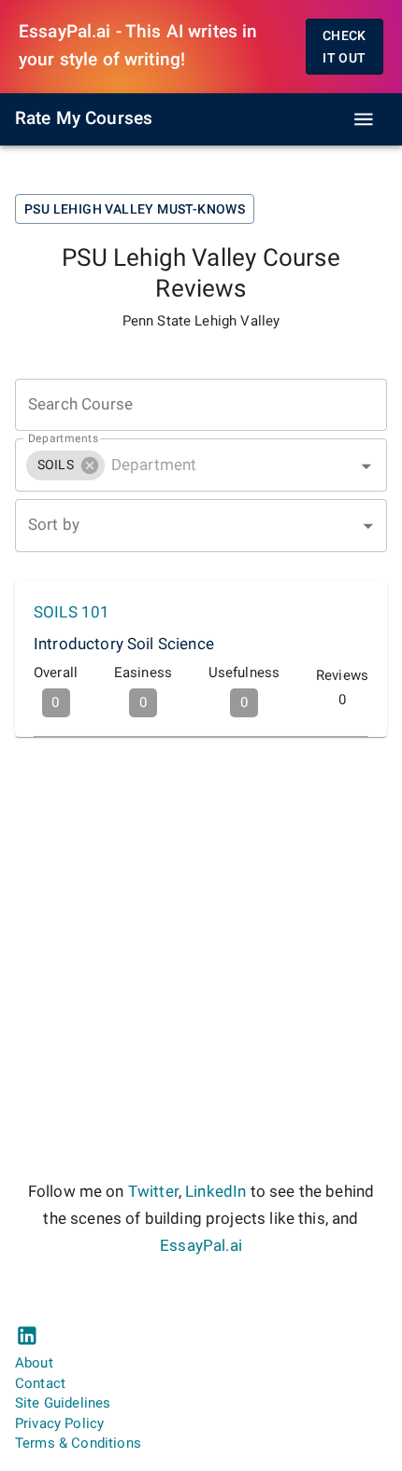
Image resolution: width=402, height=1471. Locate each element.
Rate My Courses (83, 118)
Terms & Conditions (78, 1443)
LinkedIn (215, 1191)
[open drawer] (363, 119)
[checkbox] (201, 659)
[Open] (366, 466)
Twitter (153, 1191)
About (34, 1362)
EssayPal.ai (201, 1246)
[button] (65, 465)
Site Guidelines (62, 1403)
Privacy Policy (59, 1423)
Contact (40, 1383)
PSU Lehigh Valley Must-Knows (134, 208)
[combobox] (201, 465)
